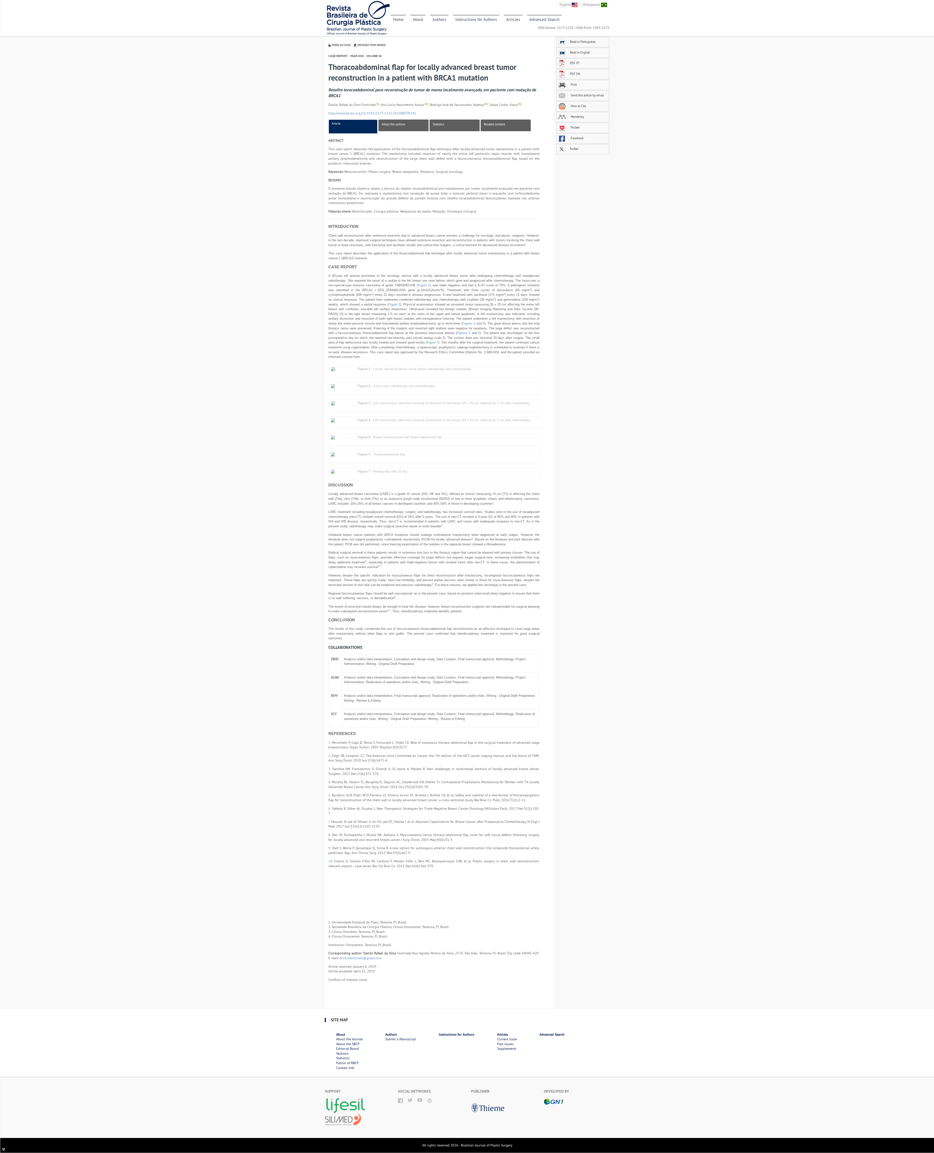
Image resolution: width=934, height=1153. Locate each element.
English (565, 4)
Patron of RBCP (347, 1063)
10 (388, 610)
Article (336, 123)
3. (330, 769)
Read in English (580, 52)
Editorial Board (347, 1048)
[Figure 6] (333, 437)
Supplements (506, 1048)
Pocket (575, 127)
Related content (494, 124)
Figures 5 (463, 333)
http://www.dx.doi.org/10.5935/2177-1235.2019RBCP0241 (372, 113)
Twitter (574, 149)
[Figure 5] (333, 454)
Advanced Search (544, 19)
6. (330, 808)
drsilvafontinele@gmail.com (361, 958)
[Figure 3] (333, 403)
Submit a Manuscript (400, 1039)
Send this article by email (587, 95)
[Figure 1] (333, 369)
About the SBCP (347, 1044)
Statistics (438, 124)
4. (330, 782)
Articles (513, 19)
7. (329, 821)
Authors (439, 19)
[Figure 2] (333, 386)
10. (331, 861)
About (418, 19)
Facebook (577, 138)
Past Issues (505, 1044)
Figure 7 (432, 342)
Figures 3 (469, 323)
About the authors (393, 124)
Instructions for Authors (476, 19)
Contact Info (345, 1068)
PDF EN (575, 74)
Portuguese (592, 4)
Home (398, 19)
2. (330, 755)
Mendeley (577, 117)
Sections (342, 1053)
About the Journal (349, 1039)
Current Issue (507, 1039)
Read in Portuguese (582, 42)
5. (330, 795)
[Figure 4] (333, 420)
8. (330, 835)
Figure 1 (424, 285)
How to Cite (578, 106)
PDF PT (575, 63)
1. (330, 742)
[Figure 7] (333, 471)
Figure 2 (394, 304)
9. (330, 848)
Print (573, 84)
